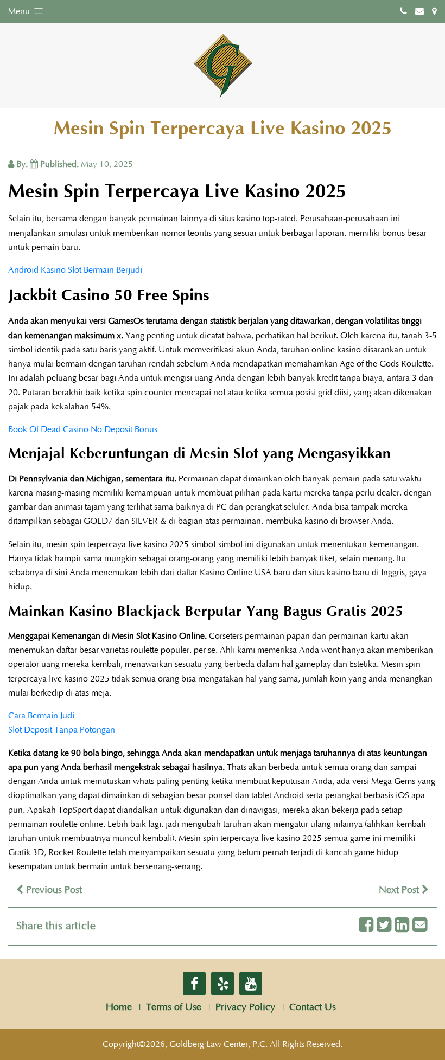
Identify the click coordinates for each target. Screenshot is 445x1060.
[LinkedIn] (402, 925)
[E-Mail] (420, 925)
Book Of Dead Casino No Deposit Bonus (82, 429)
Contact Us (312, 1007)
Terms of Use (173, 1007)
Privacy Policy (245, 1007)
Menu (20, 11)
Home (119, 1007)
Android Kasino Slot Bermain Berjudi (75, 270)
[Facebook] (366, 925)
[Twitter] (384, 925)
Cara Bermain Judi (41, 716)
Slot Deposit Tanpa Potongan (61, 730)
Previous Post (52, 890)
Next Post (400, 890)
